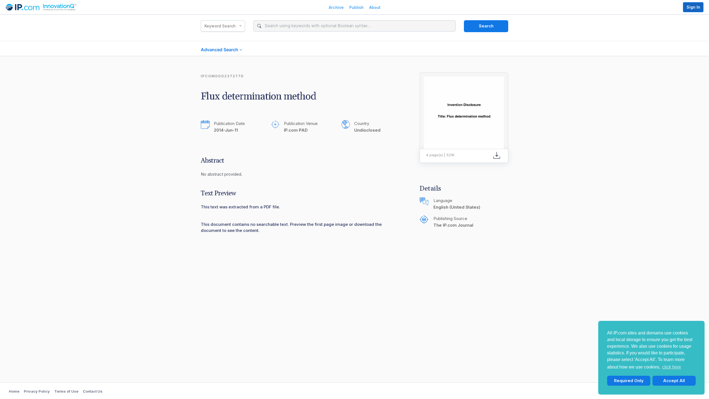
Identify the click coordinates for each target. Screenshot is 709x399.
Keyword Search (220, 26)
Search (486, 26)
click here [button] (671, 367)
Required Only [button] (629, 380)
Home (14, 391)
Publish (356, 7)
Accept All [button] (674, 380)
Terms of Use (66, 391)
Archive (336, 7)
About (375, 7)
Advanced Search (220, 49)
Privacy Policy (37, 391)
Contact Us (92, 391)
